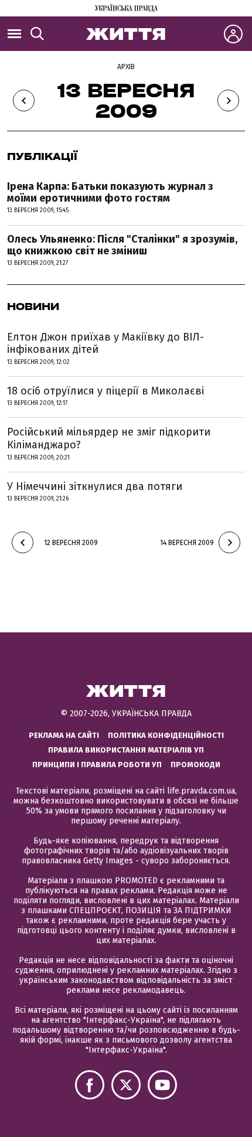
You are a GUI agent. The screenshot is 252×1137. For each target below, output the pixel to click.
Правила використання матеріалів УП (126, 749)
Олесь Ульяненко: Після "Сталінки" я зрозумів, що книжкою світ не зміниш (122, 245)
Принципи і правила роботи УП (97, 764)
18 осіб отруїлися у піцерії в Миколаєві (105, 390)
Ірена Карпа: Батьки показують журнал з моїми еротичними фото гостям (110, 192)
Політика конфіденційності (166, 735)
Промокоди (195, 764)
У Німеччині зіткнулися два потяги (94, 486)
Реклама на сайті (64, 735)
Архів (126, 67)
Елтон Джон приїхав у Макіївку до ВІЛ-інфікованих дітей (105, 343)
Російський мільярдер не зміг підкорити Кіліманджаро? (108, 438)
